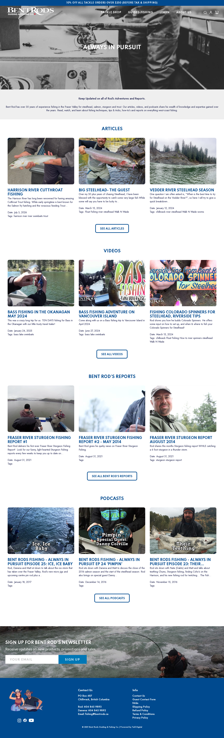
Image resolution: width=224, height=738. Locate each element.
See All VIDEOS (112, 354)
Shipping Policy (141, 706)
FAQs (135, 703)
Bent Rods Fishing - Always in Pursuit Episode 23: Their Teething (180, 562)
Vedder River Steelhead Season (182, 190)
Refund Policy (140, 710)
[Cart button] (217, 12)
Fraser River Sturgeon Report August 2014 (181, 440)
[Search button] (205, 12)
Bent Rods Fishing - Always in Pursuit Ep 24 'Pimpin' (109, 562)
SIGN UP (72, 659)
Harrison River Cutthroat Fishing (35, 192)
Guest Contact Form (144, 699)
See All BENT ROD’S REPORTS (112, 476)
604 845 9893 (93, 706)
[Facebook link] (25, 721)
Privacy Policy (140, 717)
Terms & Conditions (143, 714)
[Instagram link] (19, 721)
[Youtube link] (31, 721)
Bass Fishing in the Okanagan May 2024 (39, 314)
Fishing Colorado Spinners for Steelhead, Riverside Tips (182, 314)
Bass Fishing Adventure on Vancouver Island (107, 314)
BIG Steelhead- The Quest (104, 190)
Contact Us (138, 696)
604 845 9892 (97, 710)
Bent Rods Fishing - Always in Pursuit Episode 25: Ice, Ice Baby (40, 562)
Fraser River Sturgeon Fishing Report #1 (39, 440)
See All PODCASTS (112, 598)
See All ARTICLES (112, 228)
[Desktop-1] (211, 12)
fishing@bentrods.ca (96, 714)
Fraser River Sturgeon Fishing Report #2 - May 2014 (110, 440)
